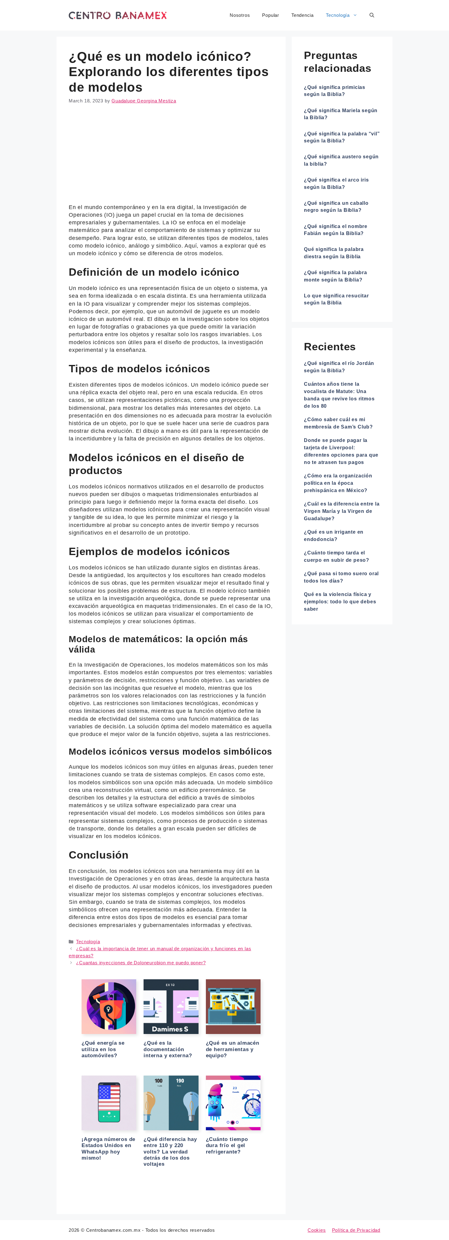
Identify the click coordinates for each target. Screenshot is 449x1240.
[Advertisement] (171, 158)
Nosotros (240, 15)
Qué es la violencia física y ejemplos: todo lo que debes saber (340, 602)
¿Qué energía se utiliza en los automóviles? (103, 1049)
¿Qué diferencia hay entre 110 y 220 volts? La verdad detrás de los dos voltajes (170, 1151)
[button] (371, 15)
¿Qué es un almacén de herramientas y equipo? (232, 1049)
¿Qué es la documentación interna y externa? (168, 1049)
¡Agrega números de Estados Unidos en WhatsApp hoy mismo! (108, 1148)
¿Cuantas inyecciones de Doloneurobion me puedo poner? (141, 962)
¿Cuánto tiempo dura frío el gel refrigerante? (227, 1145)
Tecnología (338, 15)
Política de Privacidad (356, 1230)
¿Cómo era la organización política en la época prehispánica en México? (338, 483)
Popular (270, 15)
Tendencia (302, 15)
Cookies (317, 1230)
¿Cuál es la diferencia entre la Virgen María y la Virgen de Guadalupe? (342, 511)
